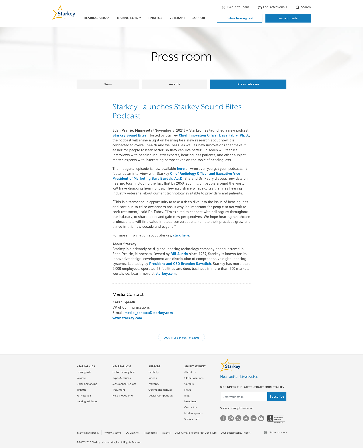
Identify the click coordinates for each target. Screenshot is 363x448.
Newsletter (190, 401)
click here (181, 235)
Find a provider (288, 18)
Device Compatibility (160, 395)
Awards (174, 84)
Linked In (254, 418)
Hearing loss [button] (127, 18)
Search (305, 7)
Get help (153, 372)
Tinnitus (155, 18)
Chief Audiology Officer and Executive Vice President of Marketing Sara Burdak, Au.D (176, 176)
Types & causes (121, 377)
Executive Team (237, 7)
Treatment (118, 389)
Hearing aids (84, 372)
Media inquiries (193, 413)
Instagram (231, 418)
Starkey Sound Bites (129, 135)
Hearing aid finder (87, 401)
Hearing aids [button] (95, 18)
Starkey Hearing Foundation (236, 408)
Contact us (190, 407)
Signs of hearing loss (124, 383)
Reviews (81, 377)
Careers (189, 383)
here (181, 168)
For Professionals (274, 7)
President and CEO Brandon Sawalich (180, 263)
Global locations (193, 377)
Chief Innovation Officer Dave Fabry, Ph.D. (214, 135)
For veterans (84, 395)
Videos (152, 377)
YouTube (246, 418)
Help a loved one (122, 395)
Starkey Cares (192, 419)
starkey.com (166, 273)
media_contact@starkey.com (149, 312)
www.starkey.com (127, 317)
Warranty (153, 383)
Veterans (177, 18)
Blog (187, 395)
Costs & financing (87, 383)
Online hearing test (239, 18)
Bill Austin (179, 253)
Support (199, 18)
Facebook (223, 418)
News (108, 84)
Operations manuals (160, 389)
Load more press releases (181, 337)
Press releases (248, 84)
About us (189, 372)
